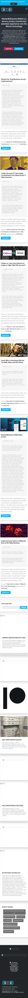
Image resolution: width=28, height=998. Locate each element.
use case (8, 107)
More (14, 3)
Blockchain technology (9, 36)
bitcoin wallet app (6, 115)
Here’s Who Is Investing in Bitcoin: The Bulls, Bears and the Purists (12, 361)
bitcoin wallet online (7, 462)
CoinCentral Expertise (7, 190)
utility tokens (13, 450)
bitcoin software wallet (10, 296)
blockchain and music (7, 187)
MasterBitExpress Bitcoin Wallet (10, 211)
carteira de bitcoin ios (16, 479)
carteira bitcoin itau (13, 470)
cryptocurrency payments (16, 97)
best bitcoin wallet (9, 112)
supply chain (11, 105)
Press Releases (10, 288)
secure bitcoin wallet (17, 306)
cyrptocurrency (9, 194)
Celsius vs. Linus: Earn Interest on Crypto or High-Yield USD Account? (13, 264)
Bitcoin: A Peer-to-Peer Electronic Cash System (14, 912)
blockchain (9, 117)
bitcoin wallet (9, 113)
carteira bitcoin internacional (9, 469)
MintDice (11, 562)
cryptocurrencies (20, 96)
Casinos (16, 278)
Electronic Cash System (8, 122)
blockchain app (10, 300)
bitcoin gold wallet (12, 456)
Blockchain (8, 91)
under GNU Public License (8, 989)
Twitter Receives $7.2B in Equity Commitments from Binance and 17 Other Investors (13, 175)
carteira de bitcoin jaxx (7, 480)
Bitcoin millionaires (14, 90)
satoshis (14, 490)
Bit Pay (16, 455)
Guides (19, 100)
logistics (9, 101)
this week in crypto (19, 105)
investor (4, 101)
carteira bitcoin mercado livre (12, 477)
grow (12, 100)
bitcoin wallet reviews (16, 115)
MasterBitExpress (15, 101)
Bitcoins (8, 465)
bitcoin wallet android (18, 113)
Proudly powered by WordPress (10, 987)
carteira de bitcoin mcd (18, 483)
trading (4, 107)
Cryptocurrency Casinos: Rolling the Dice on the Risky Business (13, 542)
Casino (4, 559)
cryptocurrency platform (16, 120)
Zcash (18, 450)
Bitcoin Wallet (13, 186)
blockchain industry (16, 91)
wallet (10, 307)
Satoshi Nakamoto (6, 306)
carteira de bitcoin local (18, 117)
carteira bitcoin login (15, 473)
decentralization (6, 100)
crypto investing (11, 96)
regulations (10, 104)
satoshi (19, 489)
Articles (4, 90)
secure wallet (5, 307)
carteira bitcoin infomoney (17, 467)
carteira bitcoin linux (14, 472)
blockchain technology (7, 189)
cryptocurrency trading (7, 98)
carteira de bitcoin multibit (8, 484)
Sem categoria (10, 289)
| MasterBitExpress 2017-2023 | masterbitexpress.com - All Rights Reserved (13, 991)
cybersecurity (17, 98)
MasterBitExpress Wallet (8, 103)
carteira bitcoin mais (13, 474)
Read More (5, 148)
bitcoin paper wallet (10, 379)
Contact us (18, 49)
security (16, 104)
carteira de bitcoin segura (8, 119)
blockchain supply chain (8, 93)
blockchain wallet (6, 467)
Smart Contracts (18, 289)
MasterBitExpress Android (8, 123)
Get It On (9, 49)
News (16, 103)
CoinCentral (18, 119)
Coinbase (10, 94)
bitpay (12, 465)
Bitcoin (8, 90)
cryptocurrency (5, 97)
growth (15, 100)
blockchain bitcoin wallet (10, 208)
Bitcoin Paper (14, 457)
